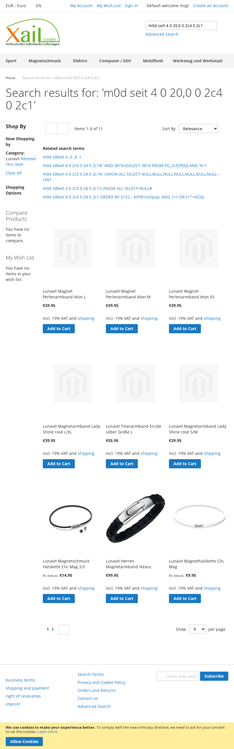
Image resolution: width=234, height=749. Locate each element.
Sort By (168, 128)
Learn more (47, 731)
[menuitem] (12, 60)
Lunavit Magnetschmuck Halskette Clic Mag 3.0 (66, 563)
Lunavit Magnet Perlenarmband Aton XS (192, 294)
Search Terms (91, 674)
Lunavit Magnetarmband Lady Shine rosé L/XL (71, 429)
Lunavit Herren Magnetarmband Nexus (128, 563)
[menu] (117, 60)
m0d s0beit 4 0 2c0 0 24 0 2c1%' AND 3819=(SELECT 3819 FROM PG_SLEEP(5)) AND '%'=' (125, 165)
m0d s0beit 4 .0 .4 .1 (62, 157)
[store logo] (33, 32)
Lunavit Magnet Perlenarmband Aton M (128, 294)
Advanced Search (162, 34)
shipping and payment (27, 688)
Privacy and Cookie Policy (101, 682)
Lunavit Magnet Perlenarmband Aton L (64, 294)
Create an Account (210, 5)
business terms (20, 680)
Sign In (131, 5)
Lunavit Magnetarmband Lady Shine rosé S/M (197, 429)
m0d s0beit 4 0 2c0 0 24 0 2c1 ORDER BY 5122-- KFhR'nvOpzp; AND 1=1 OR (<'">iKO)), (123, 197)
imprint (13, 704)
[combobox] (181, 25)
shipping (86, 318)
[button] (19, 6)
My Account (81, 5)
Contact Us (88, 698)
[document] (117, 735)
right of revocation (23, 696)
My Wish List (109, 5)
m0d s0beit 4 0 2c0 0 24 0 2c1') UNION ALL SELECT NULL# (97, 188)
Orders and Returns (97, 690)
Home (10, 77)
